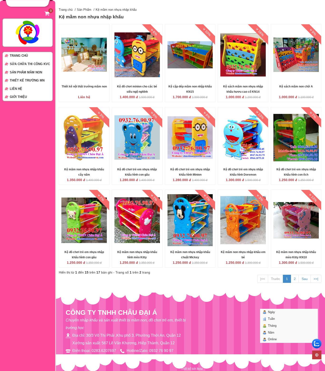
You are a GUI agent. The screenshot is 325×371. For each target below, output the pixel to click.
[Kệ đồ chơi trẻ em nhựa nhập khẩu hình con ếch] (296, 137)
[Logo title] (27, 32)
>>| (316, 279)
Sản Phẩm (84, 9)
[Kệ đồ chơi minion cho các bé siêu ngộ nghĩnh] (137, 54)
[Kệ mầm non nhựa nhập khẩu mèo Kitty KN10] (296, 220)
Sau (305, 279)
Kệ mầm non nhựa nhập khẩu (116, 9)
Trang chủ (66, 9)
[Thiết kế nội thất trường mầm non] (84, 54)
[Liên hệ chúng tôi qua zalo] (316, 343)
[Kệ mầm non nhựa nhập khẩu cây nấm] (84, 137)
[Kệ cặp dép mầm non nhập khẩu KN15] (190, 54)
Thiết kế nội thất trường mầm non (84, 86)
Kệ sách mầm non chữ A (296, 86)
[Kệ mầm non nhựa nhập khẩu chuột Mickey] (190, 220)
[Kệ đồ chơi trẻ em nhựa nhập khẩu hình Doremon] (243, 137)
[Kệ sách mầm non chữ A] (296, 54)
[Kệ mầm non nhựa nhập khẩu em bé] (243, 220)
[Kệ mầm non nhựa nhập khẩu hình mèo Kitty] (137, 220)
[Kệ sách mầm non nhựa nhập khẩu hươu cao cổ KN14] (243, 54)
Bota (200, 369)
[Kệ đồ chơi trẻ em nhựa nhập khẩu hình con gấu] (137, 137)
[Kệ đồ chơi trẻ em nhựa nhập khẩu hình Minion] (190, 137)
